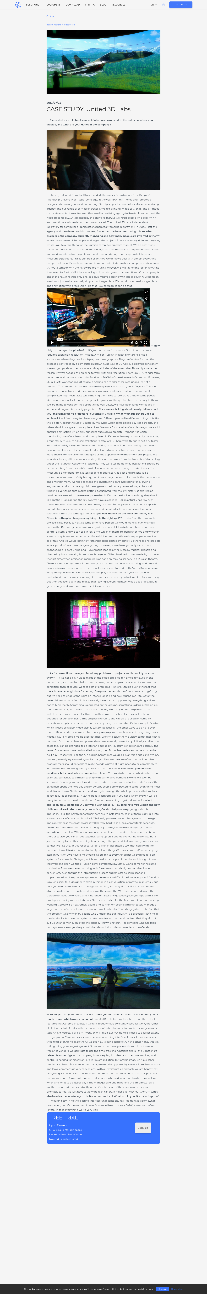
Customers (53, 5)
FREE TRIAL (180, 5)
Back (51, 16)
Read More (177, 1289)
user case (70, 25)
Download (73, 5)
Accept (163, 1289)
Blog (103, 5)
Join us (143, 1127)
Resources (119, 5)
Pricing (90, 5)
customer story (55, 25)
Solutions (33, 5)
